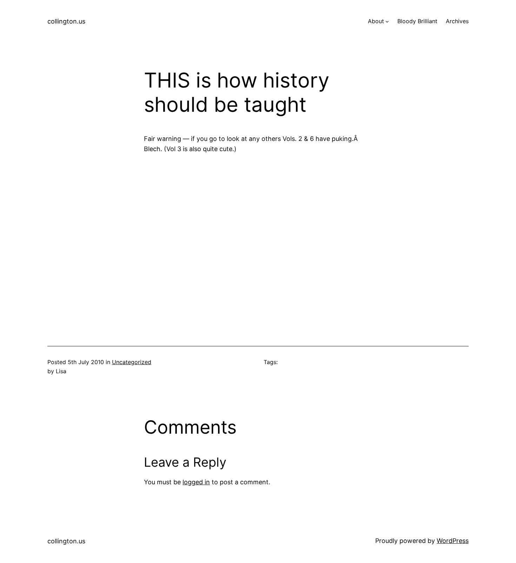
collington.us (66, 21)
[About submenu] (387, 21)
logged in (196, 482)
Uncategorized (131, 361)
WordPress (453, 540)
